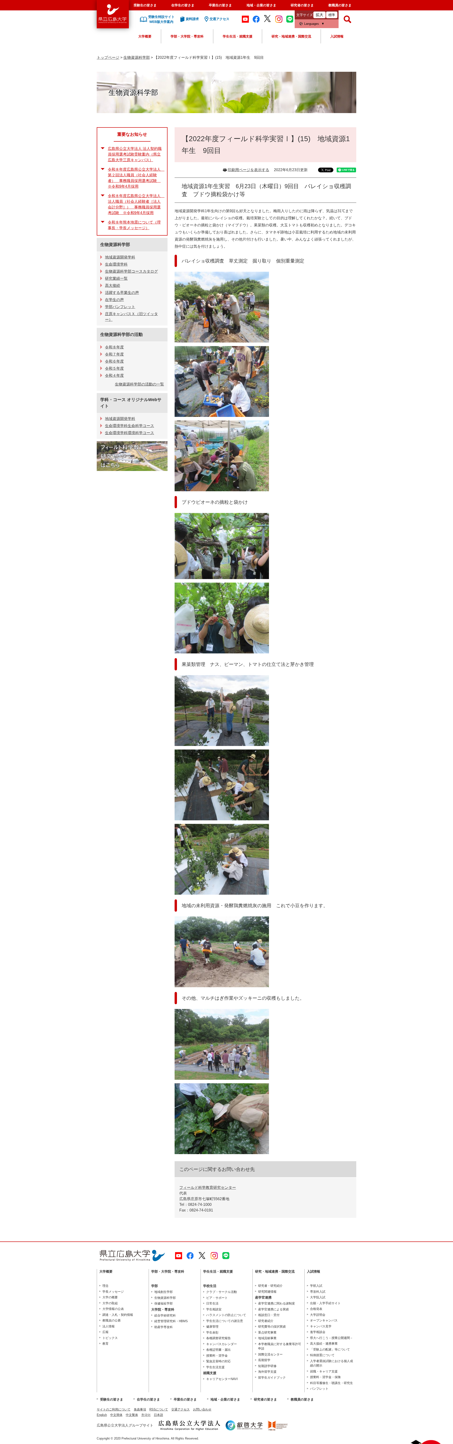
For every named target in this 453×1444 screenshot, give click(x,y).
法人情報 (108, 1326)
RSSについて (158, 1409)
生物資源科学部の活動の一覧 (139, 384)
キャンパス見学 (320, 1326)
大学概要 (144, 36)
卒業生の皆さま (220, 5)
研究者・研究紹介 (270, 1285)
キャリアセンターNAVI (222, 1379)
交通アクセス (180, 1409)
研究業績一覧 (116, 278)
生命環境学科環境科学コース (129, 433)
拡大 (319, 15)
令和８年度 (114, 347)
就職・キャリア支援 (324, 1371)
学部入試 (316, 1285)
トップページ (108, 57)
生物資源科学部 (136, 57)
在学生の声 (114, 300)
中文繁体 (132, 1415)
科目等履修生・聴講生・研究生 (331, 1383)
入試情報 (337, 36)
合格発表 (316, 1309)
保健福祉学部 (163, 1303)
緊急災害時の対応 (218, 1361)
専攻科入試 (317, 1291)
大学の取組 (110, 1303)
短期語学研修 (267, 1366)
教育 (105, 1343)
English (102, 1415)
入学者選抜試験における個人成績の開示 (331, 1363)
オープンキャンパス (324, 1320)
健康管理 (212, 1326)
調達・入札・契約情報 (117, 1315)
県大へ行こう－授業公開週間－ (331, 1338)
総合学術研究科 (165, 1315)
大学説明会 (317, 1315)
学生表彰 (212, 1332)
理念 (105, 1285)
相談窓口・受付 (269, 1315)
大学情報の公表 (113, 1309)
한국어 (146, 1415)
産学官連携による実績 (273, 1309)
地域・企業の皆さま (261, 5)
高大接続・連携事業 (324, 1343)
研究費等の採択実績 (272, 1326)
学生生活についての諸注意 (224, 1321)
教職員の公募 (111, 1320)
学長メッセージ (113, 1291)
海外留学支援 (267, 1371)
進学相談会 (317, 1332)
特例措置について (322, 1355)
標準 (331, 15)
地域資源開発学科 (120, 257)
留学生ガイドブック (272, 1377)
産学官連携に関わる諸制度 (276, 1303)
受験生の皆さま (145, 5)
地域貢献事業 (267, 1338)
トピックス (110, 1338)
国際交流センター (270, 1354)
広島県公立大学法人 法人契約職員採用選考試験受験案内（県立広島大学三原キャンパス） (135, 154)
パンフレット (319, 1388)
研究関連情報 (267, 1291)
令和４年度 (114, 375)
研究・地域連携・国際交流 (291, 36)
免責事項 (140, 1409)
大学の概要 (110, 1297)
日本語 (158, 1415)
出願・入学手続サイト (325, 1303)
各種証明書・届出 (218, 1349)
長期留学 (264, 1360)
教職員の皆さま (340, 5)
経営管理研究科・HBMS (171, 1321)
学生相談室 (214, 1309)
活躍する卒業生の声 (122, 293)
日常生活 (212, 1303)
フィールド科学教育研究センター (207, 1188)
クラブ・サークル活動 (221, 1292)
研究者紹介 (265, 1321)
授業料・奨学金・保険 (325, 1377)
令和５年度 (114, 368)
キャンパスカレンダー (221, 1344)
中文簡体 (116, 1415)
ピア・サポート (217, 1298)
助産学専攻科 (163, 1327)
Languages (311, 23)
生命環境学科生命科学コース (129, 426)
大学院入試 (317, 1297)
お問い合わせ (202, 1409)
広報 (105, 1332)
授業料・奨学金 (217, 1355)
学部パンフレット (120, 307)
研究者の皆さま (302, 5)
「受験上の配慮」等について (330, 1349)
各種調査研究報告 (218, 1338)
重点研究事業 (267, 1332)
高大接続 (112, 286)
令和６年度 (114, 361)
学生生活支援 (215, 1367)
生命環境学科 (116, 264)
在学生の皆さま (182, 5)
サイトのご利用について (113, 1409)
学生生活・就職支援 (237, 36)
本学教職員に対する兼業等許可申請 (279, 1346)
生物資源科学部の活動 (121, 334)
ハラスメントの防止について (226, 1315)
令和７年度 (114, 354)
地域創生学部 (163, 1292)
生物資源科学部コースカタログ (131, 271)
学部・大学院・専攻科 (187, 36)
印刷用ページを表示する (248, 170)
